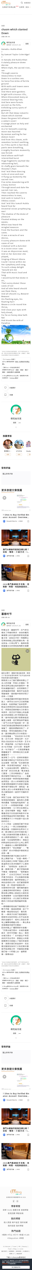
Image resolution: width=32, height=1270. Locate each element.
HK (20, 1246)
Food (10, 1249)
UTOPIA (19, 451)
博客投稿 (19, 1213)
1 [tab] (12, 14)
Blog (15, 1249)
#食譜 (21, 1234)
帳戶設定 (15, 1222)
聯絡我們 (20, 1253)
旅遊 (3, 26)
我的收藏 (24, 1222)
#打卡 (15, 1234)
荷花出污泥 (10, 42)
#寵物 (4, 1234)
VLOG (9, 1210)
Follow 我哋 (14, 378)
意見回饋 (11, 1213)
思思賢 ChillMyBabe (8, 451)
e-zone (21, 1249)
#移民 (21, 1238)
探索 (5, 1210)
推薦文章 (16, 1210)
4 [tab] (20, 14)
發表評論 (8, 473)
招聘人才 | (13, 1253)
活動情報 (17, 372)
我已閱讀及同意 (16, 1267)
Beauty (25, 1246)
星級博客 (24, 1210)
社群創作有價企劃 (9, 7)
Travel (15, 1246)
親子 (26, 370)
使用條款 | (19, 1251)
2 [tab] (15, 14)
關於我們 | (5, 1251)
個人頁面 (7, 1222)
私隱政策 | (27, 1251)
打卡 (12, 370)
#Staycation (12, 1238)
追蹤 (27, 43)
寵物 (3, 372)
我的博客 (19, 1225)
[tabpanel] (16, 11)
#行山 (9, 1234)
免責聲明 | (12, 1251)
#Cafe (26, 1234)
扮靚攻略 (10, 372)
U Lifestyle (7, 1246)
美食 (21, 370)
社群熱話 (22, 7)
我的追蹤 (11, 1225)
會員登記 (27, 3)
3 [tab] (17, 14)
